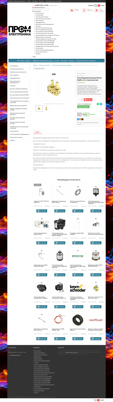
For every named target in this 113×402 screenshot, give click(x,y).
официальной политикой (71, 352)
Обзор (37, 132)
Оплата (29, 1)
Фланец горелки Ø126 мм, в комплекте (77, 201)
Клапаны (12, 85)
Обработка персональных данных (17, 1)
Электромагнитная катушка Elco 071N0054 (41, 297)
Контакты (41, 1)
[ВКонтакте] (78, 119)
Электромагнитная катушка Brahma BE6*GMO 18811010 (77, 266)
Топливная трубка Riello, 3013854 (77, 233)
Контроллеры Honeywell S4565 (19, 95)
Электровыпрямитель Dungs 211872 (40, 233)
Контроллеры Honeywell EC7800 (17, 122)
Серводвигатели (15, 78)
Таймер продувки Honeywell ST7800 (18, 109)
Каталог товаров (24, 60)
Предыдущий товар (39, 68)
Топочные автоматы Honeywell (19, 98)
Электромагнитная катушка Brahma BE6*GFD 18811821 (59, 266)
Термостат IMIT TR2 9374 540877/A (41, 201)
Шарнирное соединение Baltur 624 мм (59, 201)
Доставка (35, 1)
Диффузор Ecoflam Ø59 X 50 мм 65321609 (95, 265)
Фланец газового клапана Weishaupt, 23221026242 (95, 329)
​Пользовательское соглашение (53, 1)
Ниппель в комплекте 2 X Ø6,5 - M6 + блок (95, 297)
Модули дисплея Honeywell (18, 105)
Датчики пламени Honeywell (18, 89)
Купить (89, 99)
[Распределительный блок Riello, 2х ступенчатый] (39, 108)
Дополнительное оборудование (15, 81)
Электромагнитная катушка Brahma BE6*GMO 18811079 (96, 202)
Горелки (12, 140)
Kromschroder (14, 66)
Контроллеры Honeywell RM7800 (17, 118)
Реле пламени (14, 75)
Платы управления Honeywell (19, 92)
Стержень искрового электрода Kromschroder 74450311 (77, 298)
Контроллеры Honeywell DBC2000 (17, 113)
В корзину (43, 211)
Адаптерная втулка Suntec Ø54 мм (78, 329)
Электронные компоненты (18, 72)
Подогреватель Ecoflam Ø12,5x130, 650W (41, 265)
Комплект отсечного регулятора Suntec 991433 (95, 233)
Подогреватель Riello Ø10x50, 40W (58, 329)
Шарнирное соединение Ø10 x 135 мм (41, 329)
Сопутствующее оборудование (19, 134)
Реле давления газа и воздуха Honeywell (19, 101)
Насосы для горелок (16, 137)
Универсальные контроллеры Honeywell (19, 127)
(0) (41, 206)
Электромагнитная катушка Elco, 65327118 (59, 297)
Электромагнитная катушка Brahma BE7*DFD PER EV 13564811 (59, 234)
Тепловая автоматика (16, 69)
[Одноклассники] (80, 119)
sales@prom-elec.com (39, 7)
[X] (82, 119)
